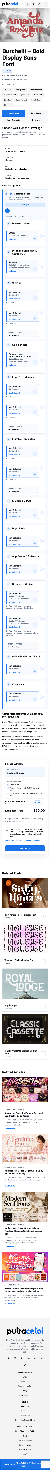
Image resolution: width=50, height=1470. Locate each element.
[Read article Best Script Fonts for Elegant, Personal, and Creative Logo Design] (25, 1092)
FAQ (25, 1436)
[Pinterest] (21, 1358)
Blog (25, 1390)
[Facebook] (8, 1358)
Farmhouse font (35, 90)
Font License (25, 1395)
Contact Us (25, 1415)
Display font (20, 90)
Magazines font (10, 95)
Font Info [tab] (36, 120)
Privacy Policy (25, 1445)
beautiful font (21, 100)
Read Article (9, 1128)
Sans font (8, 100)
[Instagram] (15, 1358)
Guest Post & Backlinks (25, 1420)
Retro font (38, 95)
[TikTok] (25, 1364)
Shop (25, 1377)
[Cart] (33, 4)
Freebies (25, 1381)
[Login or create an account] (39, 4)
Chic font (7, 105)
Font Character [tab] (14, 120)
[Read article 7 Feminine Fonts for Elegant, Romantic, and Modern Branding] (25, 1149)
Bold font (7, 90)
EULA (25, 1454)
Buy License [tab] (13, 113)
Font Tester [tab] (36, 113)
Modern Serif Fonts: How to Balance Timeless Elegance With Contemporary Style (23, 1231)
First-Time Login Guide (25, 1431)
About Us (25, 1406)
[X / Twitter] (41, 1358)
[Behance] (28, 1358)
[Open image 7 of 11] (25, 25)
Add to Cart (25, 848)
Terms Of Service (25, 1440)
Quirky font (25, 95)
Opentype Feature (25, 1386)
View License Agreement (14, 840)
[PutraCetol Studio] (13, 4)
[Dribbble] (35, 1358)
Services (25, 1411)
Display (7, 71)
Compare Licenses (32, 840)
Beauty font (36, 100)
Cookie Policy (25, 1449)
